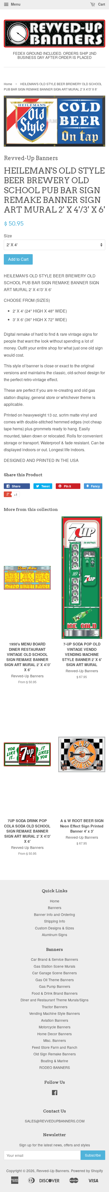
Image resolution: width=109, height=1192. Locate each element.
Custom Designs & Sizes (54, 927)
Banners (54, 907)
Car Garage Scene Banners (54, 972)
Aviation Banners (54, 1020)
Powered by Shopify (87, 1170)
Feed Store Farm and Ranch (54, 1047)
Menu (15, 4)
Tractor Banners (54, 1006)
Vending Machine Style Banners (54, 1013)
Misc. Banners (54, 1040)
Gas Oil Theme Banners (54, 979)
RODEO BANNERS (54, 1067)
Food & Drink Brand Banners (55, 993)
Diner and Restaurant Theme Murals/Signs (54, 999)
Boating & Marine (54, 1060)
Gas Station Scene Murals (54, 966)
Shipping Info (54, 921)
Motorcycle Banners (54, 1026)
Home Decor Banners (54, 1033)
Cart (101, 4)
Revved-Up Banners (53, 1170)
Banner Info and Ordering (54, 914)
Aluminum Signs (54, 934)
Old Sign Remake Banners (54, 1053)
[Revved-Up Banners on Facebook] (55, 1093)
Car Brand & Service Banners (54, 959)
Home (8, 84)
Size (8, 236)
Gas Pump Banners (54, 986)
